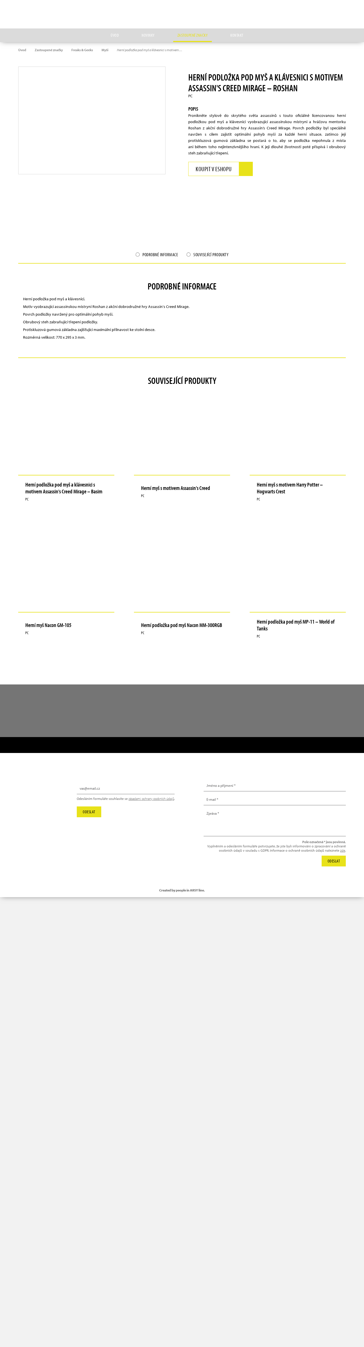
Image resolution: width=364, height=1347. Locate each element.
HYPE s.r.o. (182, 14)
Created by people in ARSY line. (182, 890)
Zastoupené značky (192, 35)
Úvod (115, 35)
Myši (105, 50)
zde (342, 850)
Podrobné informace (160, 254)
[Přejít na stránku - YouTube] (328, 10)
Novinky (148, 35)
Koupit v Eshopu (214, 169)
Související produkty (210, 254)
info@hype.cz (36, 801)
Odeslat (89, 811)
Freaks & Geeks (82, 50)
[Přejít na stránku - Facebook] (341, 10)
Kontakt (236, 35)
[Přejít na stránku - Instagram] (315, 10)
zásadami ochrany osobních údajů (151, 798)
